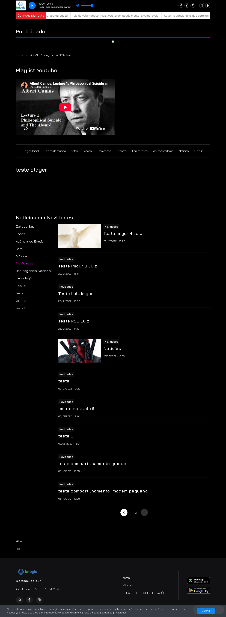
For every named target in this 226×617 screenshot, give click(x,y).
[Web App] (202, 5)
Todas (20, 234)
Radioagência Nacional (34, 271)
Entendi (206, 610)
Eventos (122, 150)
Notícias (184, 150)
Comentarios (140, 150)
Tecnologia (24, 278)
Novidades (25, 263)
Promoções (104, 150)
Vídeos (88, 150)
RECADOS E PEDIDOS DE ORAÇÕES (145, 593)
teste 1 (21, 293)
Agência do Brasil (29, 241)
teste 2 (21, 300)
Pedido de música (55, 150)
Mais (197, 150)
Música (21, 256)
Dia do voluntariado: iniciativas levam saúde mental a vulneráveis (104, 15)
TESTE (21, 285)
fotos (74, 150)
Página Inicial (31, 150)
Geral (20, 249)
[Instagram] (193, 5)
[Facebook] (187, 5)
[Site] (181, 5)
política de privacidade (113, 612)
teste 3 (21, 308)
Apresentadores (163, 150)
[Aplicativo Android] (208, 5)
